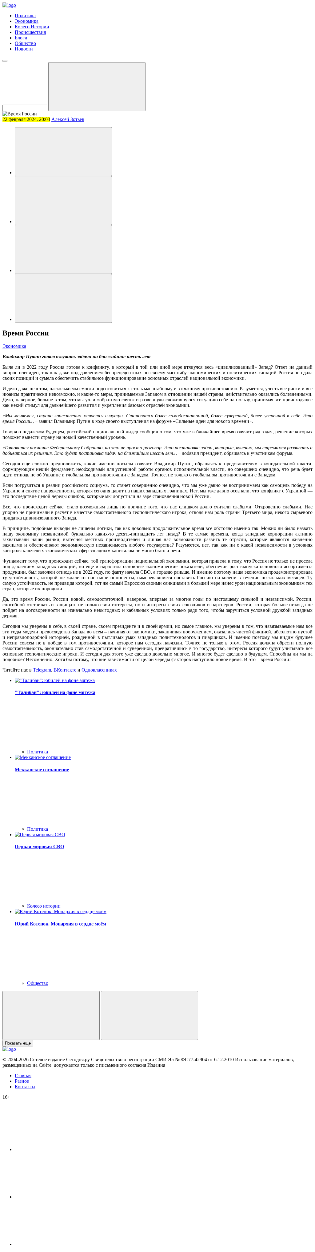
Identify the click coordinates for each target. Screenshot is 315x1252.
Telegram (42, 669)
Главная (23, 1075)
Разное (22, 1081)
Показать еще (18, 1043)
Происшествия (30, 32)
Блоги (21, 37)
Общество (25, 43)
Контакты (25, 1086)
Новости (24, 48)
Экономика (26, 21)
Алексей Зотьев (67, 119)
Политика (25, 15)
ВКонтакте (65, 669)
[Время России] (63, 151)
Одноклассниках (99, 669)
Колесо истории (44, 906)
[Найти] (97, 86)
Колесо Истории (32, 26)
